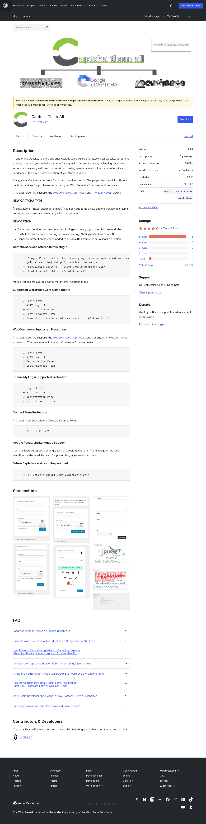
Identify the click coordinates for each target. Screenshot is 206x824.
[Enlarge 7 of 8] (125, 572)
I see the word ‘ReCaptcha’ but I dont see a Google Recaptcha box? (54, 641)
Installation (55, 136)
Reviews (37, 136)
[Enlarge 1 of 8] (45, 500)
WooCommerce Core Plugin (69, 192)
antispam (168, 191)
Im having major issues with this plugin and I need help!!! (46, 706)
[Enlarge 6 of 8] (125, 547)
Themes (54, 775)
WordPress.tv (94, 785)
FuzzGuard (42, 122)
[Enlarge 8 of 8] (125, 597)
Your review (146, 265)
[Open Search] (171, 5)
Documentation (94, 775)
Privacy (17, 785)
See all (189, 265)
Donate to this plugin (151, 324)
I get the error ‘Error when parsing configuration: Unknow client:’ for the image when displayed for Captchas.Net (46, 652)
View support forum (150, 292)
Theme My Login (102, 192)
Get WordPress (191, 5)
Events (126, 775)
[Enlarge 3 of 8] (85, 500)
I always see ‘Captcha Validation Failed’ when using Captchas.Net (52, 663)
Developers (92, 780)
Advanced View (148, 207)
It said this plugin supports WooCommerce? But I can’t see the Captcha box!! (58, 673)
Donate (128, 780)
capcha (178, 191)
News (16, 775)
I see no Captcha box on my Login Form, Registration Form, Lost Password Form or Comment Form (45, 684)
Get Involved (130, 770)
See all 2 (188, 184)
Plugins (53, 780)
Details (20, 136)
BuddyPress (167, 785)
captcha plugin (185, 198)
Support (188, 136)
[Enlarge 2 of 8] (45, 547)
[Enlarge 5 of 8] (125, 500)
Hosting (17, 780)
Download (185, 119)
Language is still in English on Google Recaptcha (41, 631)
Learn (89, 770)
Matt (163, 775)
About (16, 770)
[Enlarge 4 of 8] (85, 549)
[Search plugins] (47, 27)
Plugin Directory (21, 16)
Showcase (55, 770)
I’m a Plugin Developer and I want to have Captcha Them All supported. (55, 696)
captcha (188, 191)
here (93, 455)
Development (78, 136)
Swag (127, 785)
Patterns (54, 785)
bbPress (165, 780)
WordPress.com (169, 770)
